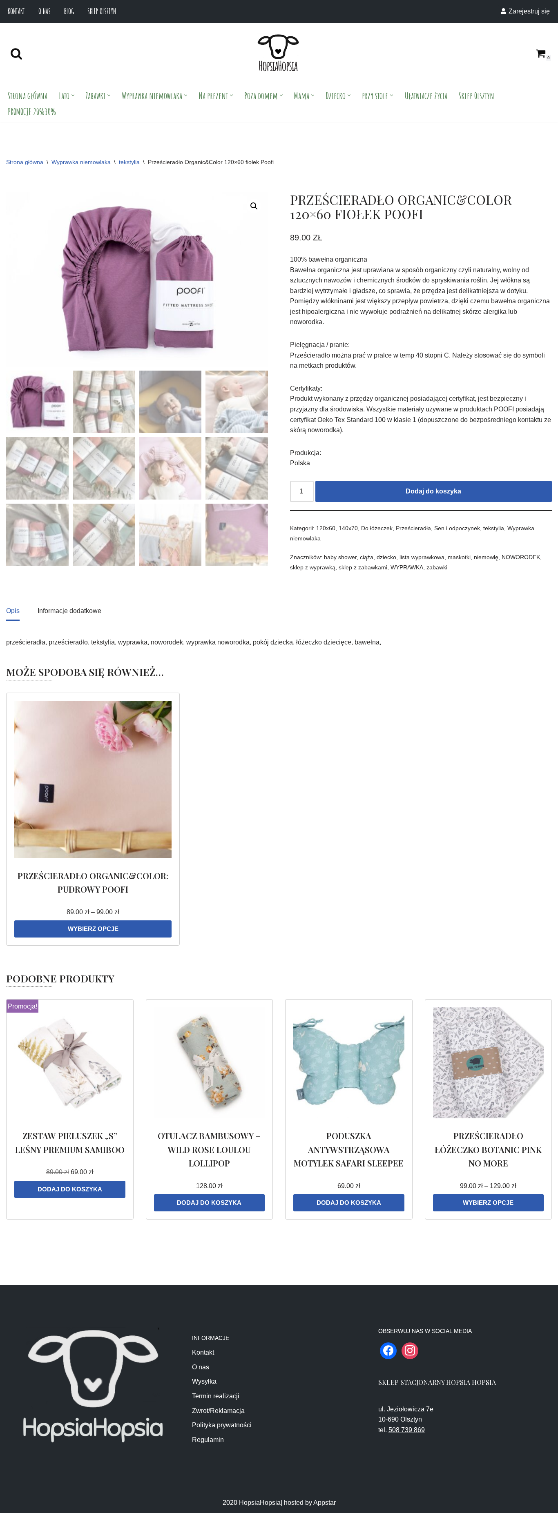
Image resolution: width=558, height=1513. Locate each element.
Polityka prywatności (222, 1425)
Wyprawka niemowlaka (81, 162)
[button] (72, 95)
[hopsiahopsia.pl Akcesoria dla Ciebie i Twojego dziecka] (278, 53)
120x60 (325, 528)
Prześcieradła (413, 528)
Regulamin (208, 1439)
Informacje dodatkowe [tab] (69, 610)
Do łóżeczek (377, 528)
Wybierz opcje (93, 928)
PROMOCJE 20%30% (32, 111)
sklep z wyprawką (312, 567)
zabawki (436, 567)
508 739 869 (406, 1429)
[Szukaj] (16, 53)
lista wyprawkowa (422, 557)
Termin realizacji (215, 1396)
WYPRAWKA (407, 567)
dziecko (386, 557)
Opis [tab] (13, 610)
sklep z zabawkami (363, 567)
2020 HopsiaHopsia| (252, 1502)
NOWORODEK (521, 557)
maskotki (459, 557)
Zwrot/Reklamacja (218, 1410)
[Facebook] (388, 1350)
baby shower (340, 557)
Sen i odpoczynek (457, 528)
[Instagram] (410, 1350)
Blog (69, 11)
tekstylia (129, 162)
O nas (44, 11)
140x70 (348, 528)
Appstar (324, 1502)
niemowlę (486, 557)
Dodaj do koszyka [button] (70, 1189)
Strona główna (27, 95)
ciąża (366, 557)
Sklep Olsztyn (101, 11)
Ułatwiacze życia (425, 95)
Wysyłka (204, 1381)
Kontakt (16, 11)
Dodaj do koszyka (433, 491)
